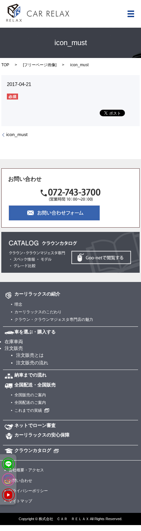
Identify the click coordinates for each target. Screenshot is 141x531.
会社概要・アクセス (26, 470)
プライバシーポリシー (28, 491)
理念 (18, 304)
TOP (5, 65)
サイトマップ (20, 501)
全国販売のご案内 (30, 395)
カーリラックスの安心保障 (42, 434)
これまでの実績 (28, 410)
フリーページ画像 (39, 65)
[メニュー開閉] (131, 14)
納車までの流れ (30, 374)
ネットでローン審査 (35, 425)
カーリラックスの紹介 (37, 293)
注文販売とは (30, 355)
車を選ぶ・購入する (35, 331)
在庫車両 (14, 341)
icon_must (17, 134)
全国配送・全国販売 (35, 384)
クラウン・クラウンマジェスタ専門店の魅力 (53, 319)
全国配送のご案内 (30, 402)
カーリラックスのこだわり (38, 312)
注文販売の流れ (32, 362)
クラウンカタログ (32, 450)
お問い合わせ (20, 480)
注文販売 (14, 348)
